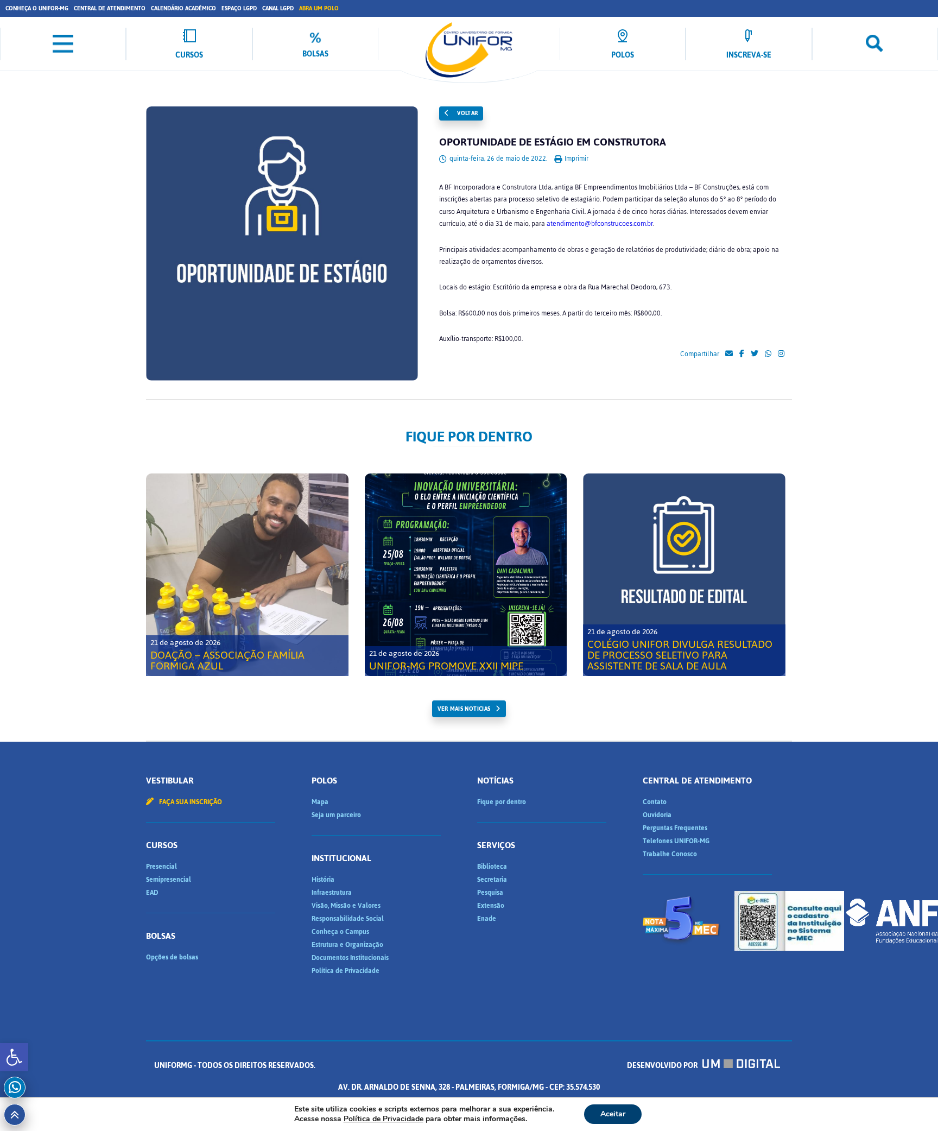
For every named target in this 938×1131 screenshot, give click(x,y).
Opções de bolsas (172, 957)
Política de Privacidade (345, 970)
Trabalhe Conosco (670, 854)
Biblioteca (492, 866)
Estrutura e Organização (347, 944)
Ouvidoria (657, 815)
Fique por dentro (501, 801)
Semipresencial (168, 879)
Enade (486, 918)
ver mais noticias (464, 709)
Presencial (161, 866)
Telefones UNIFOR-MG (676, 841)
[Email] (729, 354)
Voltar (466, 113)
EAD (152, 892)
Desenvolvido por (663, 1065)
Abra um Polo (319, 8)
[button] (14, 1057)
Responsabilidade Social (348, 918)
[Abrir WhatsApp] (911, 1103)
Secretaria (492, 879)
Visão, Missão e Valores (346, 905)
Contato (655, 801)
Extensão (490, 905)
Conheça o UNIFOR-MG (36, 8)
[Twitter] (754, 354)
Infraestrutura (332, 892)
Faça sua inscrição (189, 801)
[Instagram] (781, 354)
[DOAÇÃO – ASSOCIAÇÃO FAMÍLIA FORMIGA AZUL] (247, 574)
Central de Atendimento (109, 8)
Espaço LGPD (239, 8)
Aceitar (612, 1114)
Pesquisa (490, 892)
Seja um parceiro (336, 815)
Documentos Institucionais (350, 957)
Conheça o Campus (340, 931)
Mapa (320, 801)
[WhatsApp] (768, 354)
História (323, 879)
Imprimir (575, 158)
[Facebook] (741, 354)
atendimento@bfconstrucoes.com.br (600, 223)
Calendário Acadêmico (183, 8)
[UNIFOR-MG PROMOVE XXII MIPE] (466, 574)
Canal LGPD (278, 8)
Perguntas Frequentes (675, 828)
